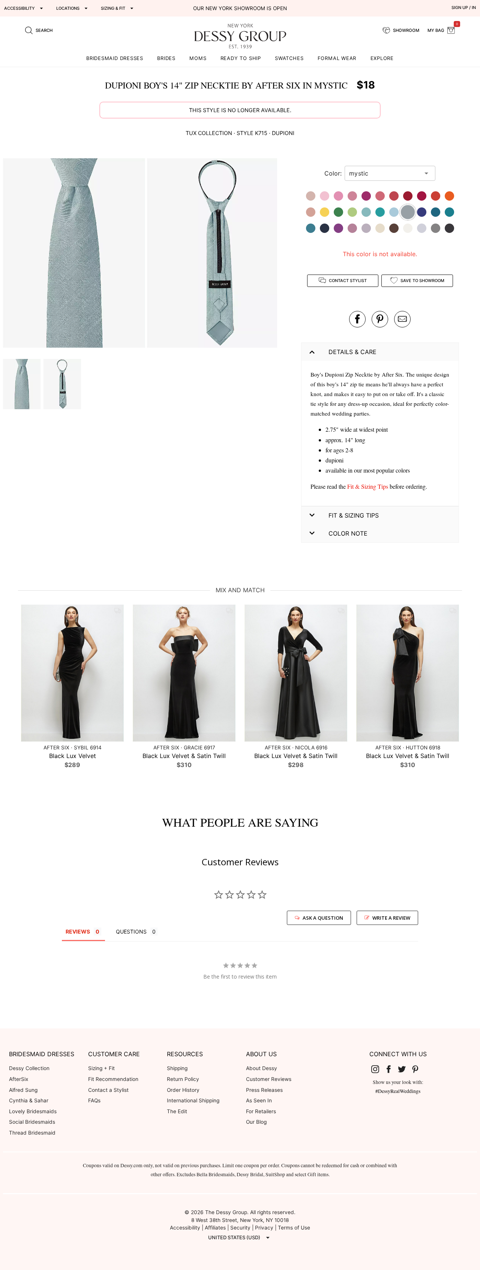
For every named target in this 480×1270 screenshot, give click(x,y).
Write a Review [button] (391, 917)
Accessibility (185, 1228)
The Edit (177, 1111)
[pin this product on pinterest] (380, 319)
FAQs (94, 1100)
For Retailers (261, 1111)
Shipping (177, 1068)
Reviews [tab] (78, 931)
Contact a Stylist (108, 1090)
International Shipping (193, 1100)
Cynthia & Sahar (28, 1100)
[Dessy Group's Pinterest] (418, 1068)
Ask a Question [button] (323, 917)
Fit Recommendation (113, 1079)
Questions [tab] (131, 931)
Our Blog (256, 1122)
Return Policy (183, 1079)
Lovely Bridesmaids (33, 1111)
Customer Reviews (268, 1079)
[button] (75, 254)
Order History (183, 1090)
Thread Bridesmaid (32, 1133)
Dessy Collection (29, 1068)
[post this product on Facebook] (357, 319)
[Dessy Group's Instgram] (378, 1068)
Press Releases (264, 1090)
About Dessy (261, 1068)
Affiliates (215, 1228)
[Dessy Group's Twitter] (404, 1068)
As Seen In (259, 1100)
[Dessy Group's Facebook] (391, 1068)
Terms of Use (294, 1228)
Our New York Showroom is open (240, 8)
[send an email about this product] (402, 319)
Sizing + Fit (101, 1068)
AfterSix (18, 1079)
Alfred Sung (23, 1090)
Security (240, 1228)
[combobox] (384, 173)
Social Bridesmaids (32, 1122)
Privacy (264, 1228)
